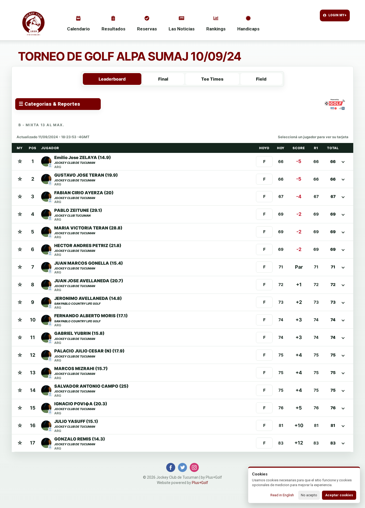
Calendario (78, 28)
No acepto (309, 495)
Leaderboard (112, 79)
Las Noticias (182, 28)
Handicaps (248, 28)
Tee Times (212, 79)
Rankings (216, 28)
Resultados (113, 28)
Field (261, 79)
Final (163, 79)
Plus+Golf (200, 483)
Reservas (147, 28)
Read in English (282, 495)
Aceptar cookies (339, 495)
